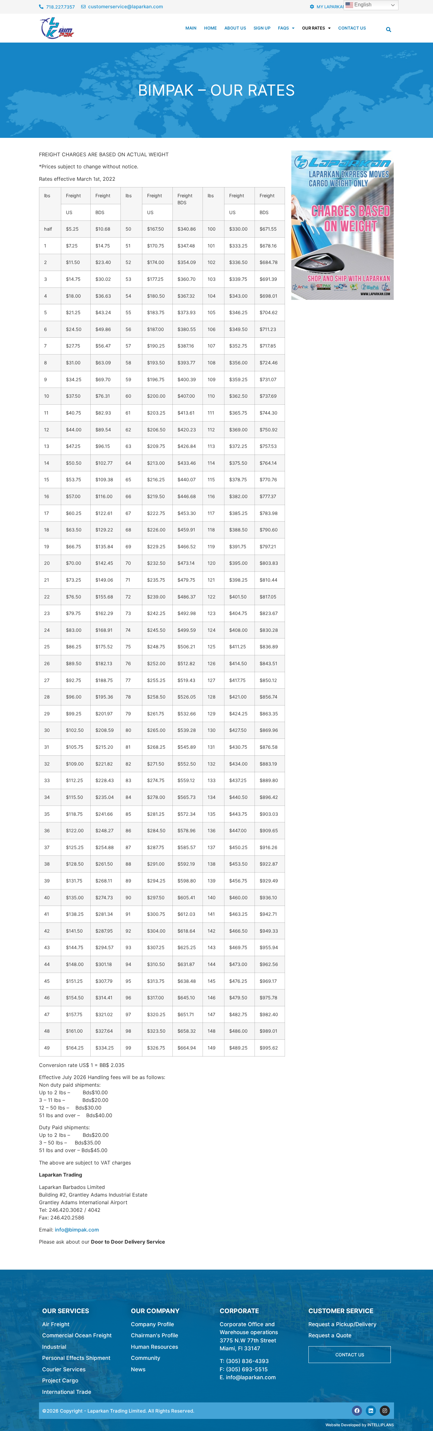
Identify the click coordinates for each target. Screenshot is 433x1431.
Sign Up (262, 27)
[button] (388, 29)
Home (210, 27)
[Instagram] (385, 1411)
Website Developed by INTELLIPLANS (360, 1424)
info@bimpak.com (77, 1229)
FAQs (283, 27)
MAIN (191, 27)
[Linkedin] (371, 1411)
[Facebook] (357, 1411)
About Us (235, 27)
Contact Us (352, 27)
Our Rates (313, 27)
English (362, 4)
